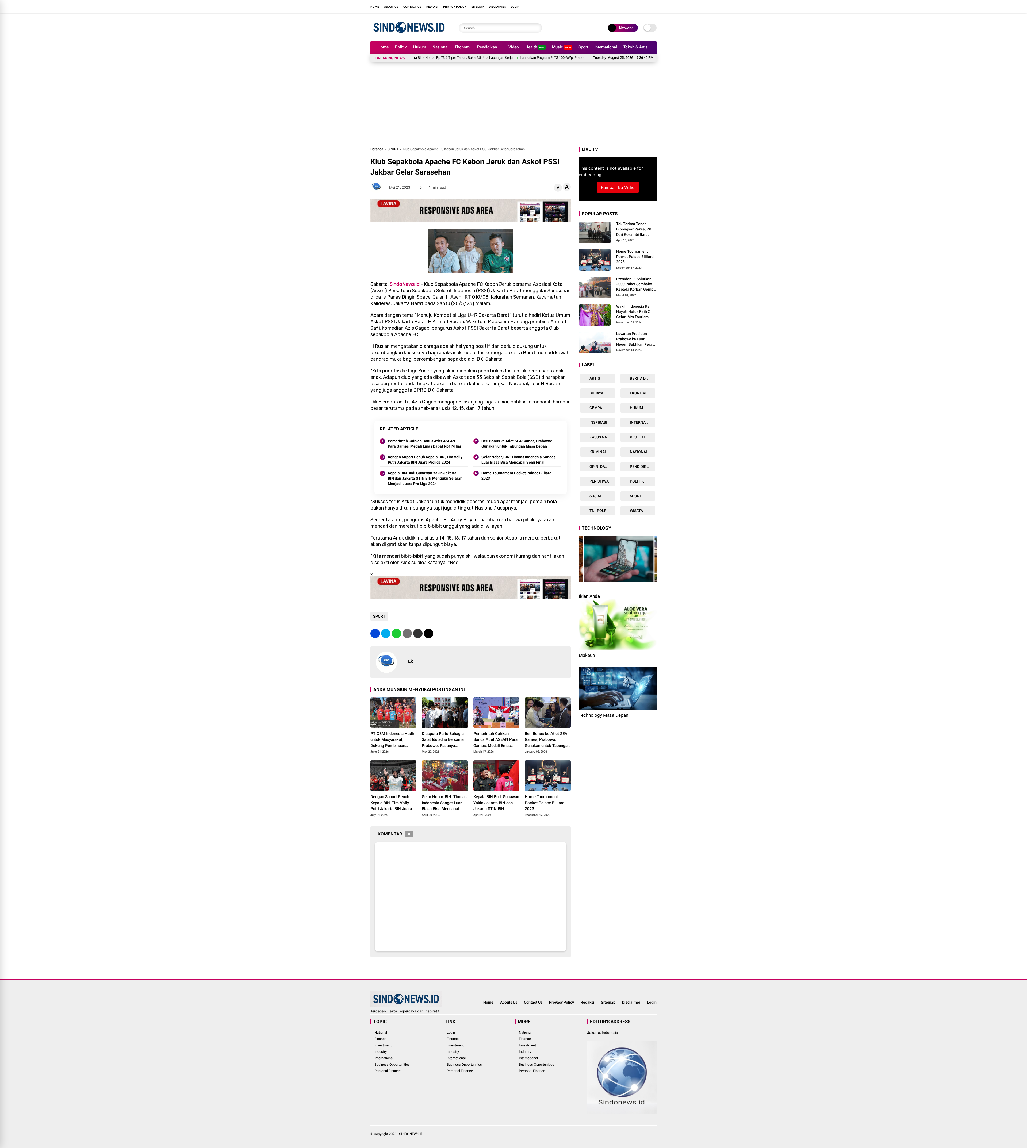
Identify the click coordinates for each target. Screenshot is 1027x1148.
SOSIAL (595, 496)
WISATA (636, 510)
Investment (383, 1045)
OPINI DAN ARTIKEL (602, 466)
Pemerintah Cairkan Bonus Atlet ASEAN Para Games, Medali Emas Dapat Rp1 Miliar (424, 443)
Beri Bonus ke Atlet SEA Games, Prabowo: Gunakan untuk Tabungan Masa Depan (516, 443)
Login (515, 7)
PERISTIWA (599, 481)
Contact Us (412, 7)
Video (513, 47)
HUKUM (636, 408)
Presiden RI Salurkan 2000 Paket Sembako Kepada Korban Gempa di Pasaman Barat (636, 284)
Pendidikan (487, 47)
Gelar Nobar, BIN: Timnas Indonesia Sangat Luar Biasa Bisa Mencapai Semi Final (518, 459)
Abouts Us (508, 1002)
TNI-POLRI (598, 510)
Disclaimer (497, 7)
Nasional (440, 47)
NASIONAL (638, 452)
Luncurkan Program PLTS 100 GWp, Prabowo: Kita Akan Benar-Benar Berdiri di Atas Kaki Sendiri (529, 58)
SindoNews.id (405, 284)
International (606, 47)
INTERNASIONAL (642, 422)
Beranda (376, 149)
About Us (391, 7)
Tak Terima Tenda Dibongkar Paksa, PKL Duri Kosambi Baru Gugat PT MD (634, 229)
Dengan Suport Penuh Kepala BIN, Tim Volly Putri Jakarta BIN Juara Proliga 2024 (425, 459)
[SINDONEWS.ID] (409, 34)
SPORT (393, 149)
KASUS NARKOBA (602, 437)
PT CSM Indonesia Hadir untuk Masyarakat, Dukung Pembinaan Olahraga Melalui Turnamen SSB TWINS (392, 740)
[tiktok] (654, 6)
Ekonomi (463, 47)
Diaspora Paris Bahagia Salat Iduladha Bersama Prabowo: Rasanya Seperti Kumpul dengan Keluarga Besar (443, 740)
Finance (380, 1039)
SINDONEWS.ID (411, 1134)
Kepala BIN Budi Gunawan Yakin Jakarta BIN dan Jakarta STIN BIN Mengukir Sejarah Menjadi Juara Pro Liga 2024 (425, 478)
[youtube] (646, 6)
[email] (418, 633)
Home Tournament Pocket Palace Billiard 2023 (516, 475)
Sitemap (477, 7)
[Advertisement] (513, 105)
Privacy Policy (454, 7)
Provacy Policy (561, 1002)
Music (561, 47)
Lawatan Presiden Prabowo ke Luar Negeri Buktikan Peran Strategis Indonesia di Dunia (635, 339)
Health (535, 47)
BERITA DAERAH (642, 378)
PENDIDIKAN (640, 466)
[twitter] (630, 6)
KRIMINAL (598, 452)
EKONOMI (638, 393)
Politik (401, 47)
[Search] (536, 28)
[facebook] (621, 6)
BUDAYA (596, 393)
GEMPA (595, 408)
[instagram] (638, 6)
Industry (380, 1052)
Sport (583, 47)
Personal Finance (387, 1071)
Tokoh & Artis (635, 47)
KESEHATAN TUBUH (642, 437)
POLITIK (636, 481)
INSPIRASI (598, 422)
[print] (407, 633)
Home (374, 7)
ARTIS (594, 378)
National (380, 1032)
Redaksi (432, 7)
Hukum (419, 47)
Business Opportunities (392, 1064)
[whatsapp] (396, 633)
